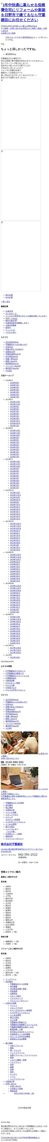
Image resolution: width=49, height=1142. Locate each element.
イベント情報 (10, 812)
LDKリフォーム (16, 1046)
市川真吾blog (11, 356)
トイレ (12, 1077)
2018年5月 (15, 634)
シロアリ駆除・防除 (18, 1060)
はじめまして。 (11, 314)
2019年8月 (15, 595)
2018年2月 (15, 641)
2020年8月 (15, 564)
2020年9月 (15, 562)
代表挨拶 (13, 991)
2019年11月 (15, 588)
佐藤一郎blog (11, 359)
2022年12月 (15, 493)
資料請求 (9, 836)
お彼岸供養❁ (10, 325)
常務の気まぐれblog (14, 349)
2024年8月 (14, 440)
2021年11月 (15, 526)
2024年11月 (15, 433)
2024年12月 (15, 430)
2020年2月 (15, 579)
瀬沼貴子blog (12, 368)
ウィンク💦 (10, 330)
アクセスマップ (16, 998)
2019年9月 (15, 593)
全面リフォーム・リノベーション (23, 1055)
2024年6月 (14, 445)
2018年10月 (15, 622)
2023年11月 (15, 464)
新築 (12, 1058)
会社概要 (13, 986)
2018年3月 (15, 638)
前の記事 (9, 295)
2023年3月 (14, 483)
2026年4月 (14, 390)
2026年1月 (14, 397)
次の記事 (9, 297)
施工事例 (9, 808)
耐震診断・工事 (16, 1029)
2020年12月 (15, 555)
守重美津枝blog (13, 354)
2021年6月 (15, 538)
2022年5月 (15, 509)
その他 (8, 371)
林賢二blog (11, 361)
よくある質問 (10, 824)
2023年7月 (14, 473)
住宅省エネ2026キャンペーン (22, 1032)
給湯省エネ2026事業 (18, 1039)
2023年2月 (14, 485)
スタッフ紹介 (15, 996)
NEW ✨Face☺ (11, 318)
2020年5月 (15, 571)
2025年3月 (15, 421)
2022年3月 (15, 514)
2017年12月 (15, 648)
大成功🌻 (9, 311)
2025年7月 (14, 411)
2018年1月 (15, 643)
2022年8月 (14, 502)
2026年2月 (14, 395)
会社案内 (9, 805)
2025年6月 (14, 414)
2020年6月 (15, 569)
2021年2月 (15, 548)
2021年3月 (14, 545)
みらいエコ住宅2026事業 (20, 1037)
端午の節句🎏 (11, 320)
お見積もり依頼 (16, 1089)
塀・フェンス (15, 1050)
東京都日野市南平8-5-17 (14, 849)
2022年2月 (15, 516)
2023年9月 (14, 469)
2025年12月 (15, 402)
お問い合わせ (15, 1086)
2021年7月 (15, 536)
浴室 (12, 1072)
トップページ (10, 979)
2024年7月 (14, 442)
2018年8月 (15, 626)
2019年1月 (14, 612)
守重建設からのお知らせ (16, 344)
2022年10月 (15, 497)
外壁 (12, 1065)
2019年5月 (15, 602)
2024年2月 (14, 454)
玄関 (12, 1069)
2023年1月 (14, 488)
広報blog (10, 352)
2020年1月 (15, 581)
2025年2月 (15, 423)
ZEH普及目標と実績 (18, 989)
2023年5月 (14, 478)
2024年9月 (14, 438)
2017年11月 (15, 650)
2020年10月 (15, 559)
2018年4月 (15, 636)
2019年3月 (15, 607)
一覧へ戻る (5, 302)
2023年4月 (14, 481)
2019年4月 (15, 605)
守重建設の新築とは (18, 1022)
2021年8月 (15, 533)
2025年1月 (14, 426)
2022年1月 (15, 519)
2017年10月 (15, 653)
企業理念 (13, 994)
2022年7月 (15, 505)
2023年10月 (15, 466)
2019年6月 (15, 600)
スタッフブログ (11, 815)
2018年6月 (15, 631)
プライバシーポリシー (14, 839)
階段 (12, 1048)
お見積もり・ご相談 (13, 834)
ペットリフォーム (17, 1053)
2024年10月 (15, 435)
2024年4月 (14, 450)
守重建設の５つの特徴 (14, 803)
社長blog (9, 347)
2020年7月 (15, 567)
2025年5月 (14, 416)
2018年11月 (15, 619)
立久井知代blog (12, 342)
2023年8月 (14, 471)
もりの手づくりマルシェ (15, 822)
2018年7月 (15, 629)
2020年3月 (15, 576)
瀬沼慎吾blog (12, 364)
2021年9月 (15, 531)
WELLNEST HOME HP (24, 1093)
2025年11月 (15, 404)
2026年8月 (14, 383)
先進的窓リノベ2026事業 (20, 1034)
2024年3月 (14, 452)
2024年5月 (14, 447)
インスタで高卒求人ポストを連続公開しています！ (26, 316)
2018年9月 (15, 624)
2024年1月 (14, 457)
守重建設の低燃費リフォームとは (23, 1025)
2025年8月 (14, 409)
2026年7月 (14, 385)
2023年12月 (15, 462)
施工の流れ (10, 827)
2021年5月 (15, 540)
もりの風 (13, 1020)
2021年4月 (15, 543)
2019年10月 (15, 591)
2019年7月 (15, 598)
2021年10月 (15, 528)
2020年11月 (15, 557)
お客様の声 (10, 810)
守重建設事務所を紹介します (22, 1027)
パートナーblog (13, 366)
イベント (13, 1006)
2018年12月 (15, 617)
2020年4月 (15, 574)
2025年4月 (14, 419)
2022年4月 (15, 512)
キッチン (13, 1074)
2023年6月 (14, 476)
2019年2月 (14, 610)
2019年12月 (15, 586)
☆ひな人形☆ (10, 332)
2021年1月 (15, 550)
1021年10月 (15, 657)
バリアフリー (15, 1062)
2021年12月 (15, 524)
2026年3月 (14, 392)
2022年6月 (15, 507)
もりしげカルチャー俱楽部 (21, 1010)
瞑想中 (8, 328)
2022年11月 (15, 495)
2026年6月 (14, 387)
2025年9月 (14, 407)
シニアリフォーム (17, 1079)
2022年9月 (15, 500)
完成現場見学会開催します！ (17, 323)
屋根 (12, 1067)
